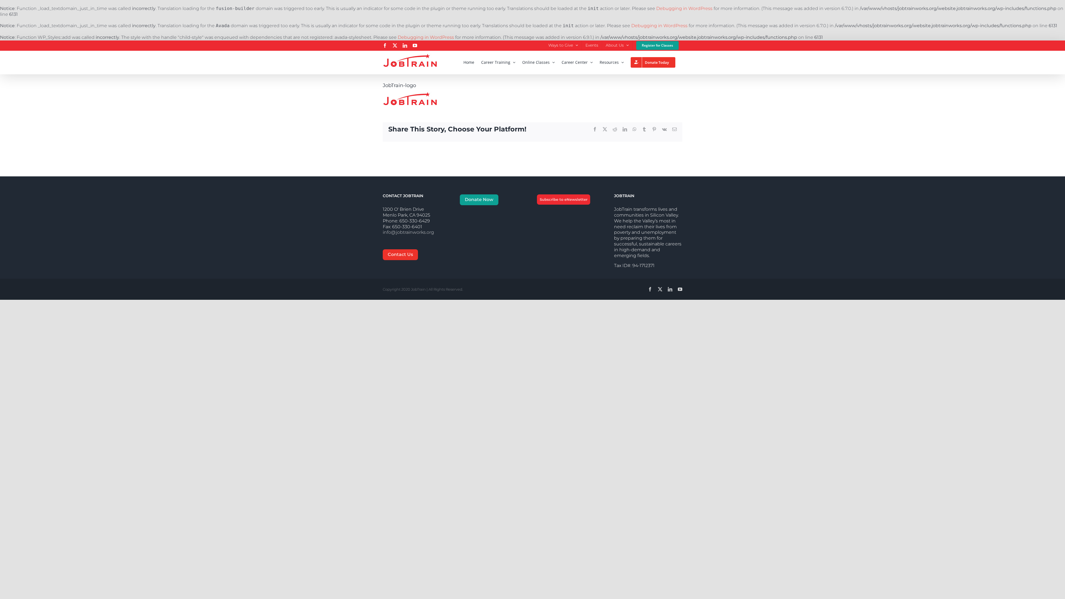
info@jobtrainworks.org (408, 232)
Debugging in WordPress (684, 8)
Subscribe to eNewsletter (563, 199)
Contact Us (400, 254)
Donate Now (479, 199)
